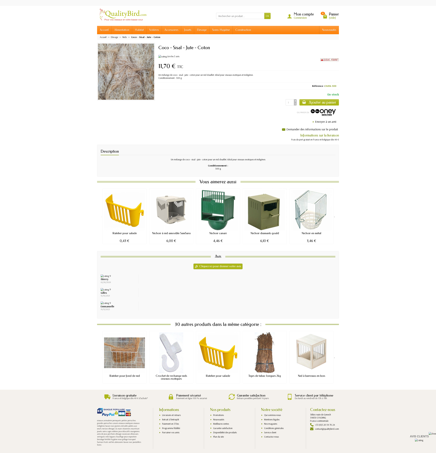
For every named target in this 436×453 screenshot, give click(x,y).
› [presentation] (334, 216)
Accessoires (171, 29)
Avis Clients (419, 436)
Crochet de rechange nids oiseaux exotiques (171, 377)
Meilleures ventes (221, 423)
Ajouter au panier (322, 102)
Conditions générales (274, 428)
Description (110, 151)
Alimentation (121, 29)
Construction (243, 29)
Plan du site (218, 436)
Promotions (218, 415)
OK (267, 16)
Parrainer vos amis (170, 432)
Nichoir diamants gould (265, 233)
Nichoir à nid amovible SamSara (171, 233)
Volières (154, 29)
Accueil (104, 29)
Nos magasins (270, 423)
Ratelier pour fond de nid (124, 375)
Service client (270, 432)
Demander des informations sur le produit (312, 129)
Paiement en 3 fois (170, 423)
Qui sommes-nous (272, 415)
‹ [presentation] (101, 216)
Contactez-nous (271, 436)
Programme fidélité (171, 428)
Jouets (187, 29)
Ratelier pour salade (124, 233)
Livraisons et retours (171, 415)
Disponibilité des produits (225, 432)
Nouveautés (329, 29)
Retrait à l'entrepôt (170, 419)
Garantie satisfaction (222, 428)
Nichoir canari (218, 233)
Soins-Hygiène (221, 29)
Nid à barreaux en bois (311, 375)
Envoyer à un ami (325, 122)
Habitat (139, 29)
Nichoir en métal (311, 233)
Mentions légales (271, 419)
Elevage (202, 29)
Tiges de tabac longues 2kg (264, 375)
